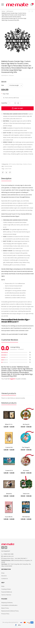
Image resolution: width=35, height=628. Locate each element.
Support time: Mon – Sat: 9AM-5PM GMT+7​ (15, 558)
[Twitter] (6, 172)
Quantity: (4, 103)
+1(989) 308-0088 (8, 554)
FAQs (2, 586)
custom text (7, 169)
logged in (13, 379)
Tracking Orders (6, 589)
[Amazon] (2, 547)
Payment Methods (6, 592)
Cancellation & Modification (9, 605)
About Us (4, 576)
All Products (10, 11)
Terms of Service (6, 595)
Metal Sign (19, 164)
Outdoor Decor (27, 164)
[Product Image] (17, 39)
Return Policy (5, 608)
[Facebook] (2, 172)
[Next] (32, 11)
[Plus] (18, 103)
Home (3, 11)
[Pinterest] (10, 172)
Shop (2, 573)
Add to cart (18, 108)
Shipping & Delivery (7, 602)
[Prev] (29, 11)
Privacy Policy (5, 614)
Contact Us (4, 578)
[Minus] (15, 103)
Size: (2, 85)
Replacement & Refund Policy (10, 611)
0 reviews (11, 75)
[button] (2, 4)
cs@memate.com (8, 556)
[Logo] (17, 4)
